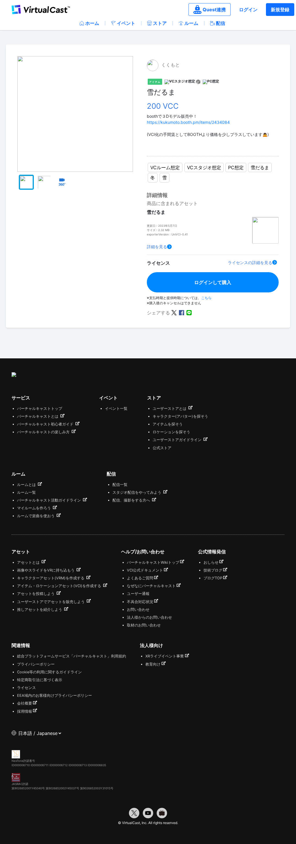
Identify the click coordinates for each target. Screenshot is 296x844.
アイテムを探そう (168, 424)
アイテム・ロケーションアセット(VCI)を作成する (59, 586)
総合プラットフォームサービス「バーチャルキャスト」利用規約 (71, 656)
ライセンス (26, 687)
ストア (160, 23)
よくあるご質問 (140, 578)
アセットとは (29, 562)
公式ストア (162, 448)
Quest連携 (214, 9)
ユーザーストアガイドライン (178, 440)
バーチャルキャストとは (38, 416)
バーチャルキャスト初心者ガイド (46, 424)
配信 (220, 23)
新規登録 (280, 9)
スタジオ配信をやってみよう (137, 492)
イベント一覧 (116, 408)
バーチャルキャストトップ (39, 408)
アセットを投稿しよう (36, 593)
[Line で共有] (189, 312)
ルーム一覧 (26, 492)
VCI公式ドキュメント (145, 570)
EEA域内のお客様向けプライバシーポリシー (54, 695)
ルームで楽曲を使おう (36, 516)
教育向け (152, 664)
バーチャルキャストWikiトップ (153, 562)
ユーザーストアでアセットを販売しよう (51, 602)
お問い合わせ (138, 609)
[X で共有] (174, 312)
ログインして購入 (212, 282)
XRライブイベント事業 (164, 656)
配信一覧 (119, 484)
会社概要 (24, 703)
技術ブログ (213, 570)
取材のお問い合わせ (144, 625)
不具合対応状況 (140, 602)
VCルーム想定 (165, 167)
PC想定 (236, 167)
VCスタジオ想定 (204, 167)
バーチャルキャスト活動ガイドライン (49, 500)
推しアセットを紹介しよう (40, 609)
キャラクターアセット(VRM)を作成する (51, 578)
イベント (126, 23)
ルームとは (27, 484)
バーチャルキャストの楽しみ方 (44, 432)
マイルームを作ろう (34, 508)
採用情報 (24, 711)
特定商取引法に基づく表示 (39, 680)
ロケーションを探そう (171, 432)
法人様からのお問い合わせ (149, 617)
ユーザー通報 (138, 593)
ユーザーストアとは (170, 408)
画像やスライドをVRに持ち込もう (46, 570)
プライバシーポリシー (36, 664)
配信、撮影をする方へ (131, 500)
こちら (206, 298)
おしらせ (211, 562)
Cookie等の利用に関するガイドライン (49, 672)
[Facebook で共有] (181, 312)
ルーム (191, 23)
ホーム (92, 23)
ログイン (248, 9)
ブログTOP (213, 578)
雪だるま (260, 167)
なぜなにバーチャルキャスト (151, 586)
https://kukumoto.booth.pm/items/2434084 (188, 122)
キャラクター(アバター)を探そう (180, 416)
